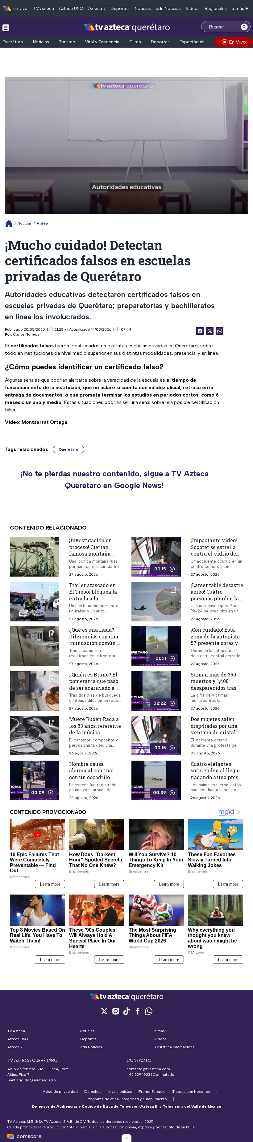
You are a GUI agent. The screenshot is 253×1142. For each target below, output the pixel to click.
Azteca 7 (97, 8)
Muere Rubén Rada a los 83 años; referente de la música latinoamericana (95, 729)
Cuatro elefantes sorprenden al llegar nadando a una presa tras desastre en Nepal (216, 777)
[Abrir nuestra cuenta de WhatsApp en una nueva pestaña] (148, 1011)
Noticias (143, 8)
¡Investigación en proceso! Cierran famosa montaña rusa (90, 550)
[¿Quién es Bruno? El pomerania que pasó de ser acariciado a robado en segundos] (34, 691)
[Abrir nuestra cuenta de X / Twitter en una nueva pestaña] (104, 1011)
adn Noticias (168, 8)
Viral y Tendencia (102, 42)
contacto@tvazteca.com (148, 1069)
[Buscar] (244, 26)
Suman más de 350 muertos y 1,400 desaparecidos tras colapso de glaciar (213, 684)
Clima (135, 42)
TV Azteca (43, 8)
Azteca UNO (71, 8)
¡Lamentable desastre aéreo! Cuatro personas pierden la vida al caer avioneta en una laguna (217, 598)
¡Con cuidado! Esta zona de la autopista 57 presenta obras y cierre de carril (215, 640)
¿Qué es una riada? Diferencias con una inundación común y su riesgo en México (94, 640)
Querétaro (12, 42)
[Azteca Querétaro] (126, 27)
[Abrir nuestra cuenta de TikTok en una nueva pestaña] (126, 1011)
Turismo (67, 42)
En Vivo (237, 42)
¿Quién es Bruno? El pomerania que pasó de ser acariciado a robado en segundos (93, 684)
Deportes (120, 8)
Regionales (216, 8)
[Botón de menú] (5, 27)
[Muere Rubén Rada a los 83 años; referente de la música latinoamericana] (34, 736)
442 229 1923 (138, 1074)
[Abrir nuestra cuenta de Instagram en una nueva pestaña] (115, 1011)
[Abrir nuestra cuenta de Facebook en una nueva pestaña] (137, 1011)
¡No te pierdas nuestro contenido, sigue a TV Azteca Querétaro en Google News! (114, 479)
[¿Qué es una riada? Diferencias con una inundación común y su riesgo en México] (34, 647)
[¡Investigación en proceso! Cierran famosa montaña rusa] (34, 557)
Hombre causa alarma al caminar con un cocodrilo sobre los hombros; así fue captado (91, 777)
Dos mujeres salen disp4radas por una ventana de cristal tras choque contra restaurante (214, 732)
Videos (193, 8)
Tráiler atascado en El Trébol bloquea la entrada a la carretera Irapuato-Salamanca (93, 598)
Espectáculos (193, 42)
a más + (240, 8)
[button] (126, 1138)
